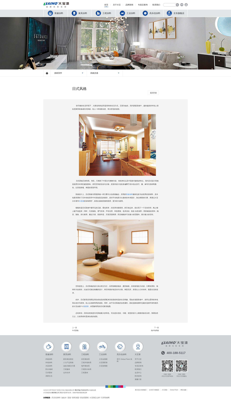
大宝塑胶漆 (103, 362)
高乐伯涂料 (56, 398)
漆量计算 (138, 379)
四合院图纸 (84, 398)
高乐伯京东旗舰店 (141, 390)
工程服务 (66, 369)
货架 (69, 398)
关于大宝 (117, 5)
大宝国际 (164, 390)
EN (182, 5)
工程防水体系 (86, 369)
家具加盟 (75, 398)
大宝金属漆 (103, 359)
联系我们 (156, 5)
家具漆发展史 (68, 359)
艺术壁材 (48, 373)
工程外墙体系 (86, 362)
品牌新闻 (129, 5)
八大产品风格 (68, 362)
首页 (106, 5)
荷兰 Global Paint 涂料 (124, 360)
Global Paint (174, 390)
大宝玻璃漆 (103, 366)
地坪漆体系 (85, 366)
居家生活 (48, 376)
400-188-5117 (176, 353)
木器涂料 (48, 366)
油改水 (63, 398)
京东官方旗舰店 (154, 390)
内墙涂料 (48, 359)
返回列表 (153, 93)
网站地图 (183, 390)
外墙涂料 (48, 362)
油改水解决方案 (69, 366)
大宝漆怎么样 (95, 398)
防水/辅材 (49, 369)
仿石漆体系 (85, 359)
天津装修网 (105, 398)
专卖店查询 (143, 5)
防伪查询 (138, 376)
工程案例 (84, 373)
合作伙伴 (66, 373)
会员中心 (138, 373)
